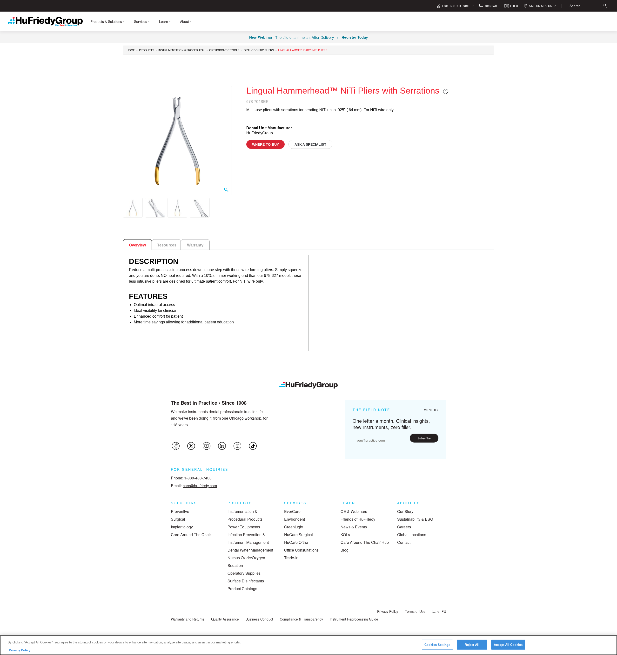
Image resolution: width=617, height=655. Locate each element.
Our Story (405, 511)
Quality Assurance (225, 619)
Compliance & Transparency (301, 619)
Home (131, 50)
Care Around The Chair (191, 534)
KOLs (345, 534)
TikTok (253, 446)
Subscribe (424, 438)
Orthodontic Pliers (259, 50)
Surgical (178, 519)
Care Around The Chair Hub (365, 542)
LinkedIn (222, 446)
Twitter (191, 446)
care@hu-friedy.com (200, 485)
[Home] (308, 385)
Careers (404, 527)
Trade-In (291, 557)
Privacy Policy (387, 611)
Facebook (176, 446)
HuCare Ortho (296, 542)
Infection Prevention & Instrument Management (248, 538)
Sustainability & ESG (415, 519)
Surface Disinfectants (246, 581)
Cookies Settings (437, 645)
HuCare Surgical (298, 534)
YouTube (206, 446)
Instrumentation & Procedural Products (245, 515)
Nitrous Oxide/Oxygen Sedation (246, 561)
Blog (345, 550)
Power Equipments (244, 527)
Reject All (472, 645)
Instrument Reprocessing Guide (354, 619)
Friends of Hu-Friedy (358, 519)
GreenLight (293, 527)
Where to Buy (265, 144)
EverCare (292, 511)
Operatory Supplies (244, 573)
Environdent (294, 519)
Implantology (182, 527)
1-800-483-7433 (198, 478)
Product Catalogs (242, 588)
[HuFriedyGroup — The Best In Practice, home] (45, 21)
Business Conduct (259, 619)
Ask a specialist (310, 144)
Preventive (180, 511)
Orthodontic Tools (224, 50)
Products (146, 50)
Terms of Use (415, 611)
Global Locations (411, 534)
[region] (308, 645)
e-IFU (441, 611)
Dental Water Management (250, 550)
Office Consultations (301, 550)
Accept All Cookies (508, 645)
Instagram (237, 446)
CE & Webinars (354, 511)
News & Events (354, 527)
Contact (403, 542)
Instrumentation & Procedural (181, 50)
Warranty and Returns (187, 619)
